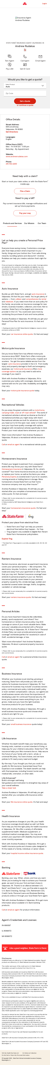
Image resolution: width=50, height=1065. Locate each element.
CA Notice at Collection (29, 1053)
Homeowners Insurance (12, 469)
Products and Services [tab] (12, 223)
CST (20, 144)
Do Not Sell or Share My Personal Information (15, 1055)
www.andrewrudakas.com (17, 156)
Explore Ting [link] (7, 539)
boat (17, 413)
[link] (40, 58)
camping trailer (8, 413)
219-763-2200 (11, 164)
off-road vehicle (28, 413)
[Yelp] (25, 49)
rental (43, 299)
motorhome (39, 410)
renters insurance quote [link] (21, 597)
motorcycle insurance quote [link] (22, 391)
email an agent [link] (14, 444)
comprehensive (32, 299)
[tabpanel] (25, 141)
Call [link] (3, 444)
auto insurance (38, 294)
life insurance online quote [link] (21, 802)
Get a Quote (25, 101)
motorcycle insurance (23, 369)
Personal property (9, 477)
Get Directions (12, 132)
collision (18, 299)
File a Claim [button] (25, 191)
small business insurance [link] (21, 724)
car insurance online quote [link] (22, 334)
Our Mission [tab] (29, 223)
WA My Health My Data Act (10, 1053)
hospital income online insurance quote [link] (27, 853)
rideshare (9, 302)
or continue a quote (25, 105)
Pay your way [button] (25, 213)
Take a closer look (9, 788)
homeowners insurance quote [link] (23, 508)
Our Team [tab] (42, 223)
